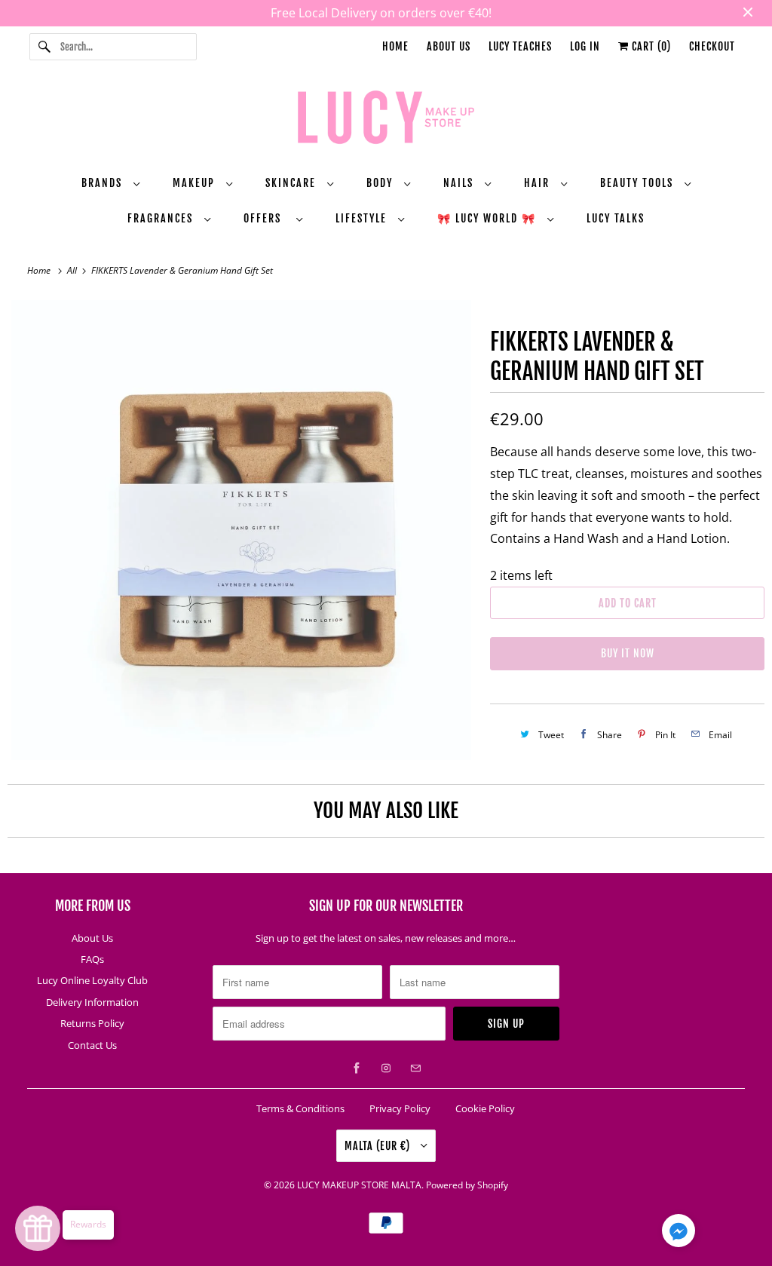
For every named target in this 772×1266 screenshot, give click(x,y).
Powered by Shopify (467, 1185)
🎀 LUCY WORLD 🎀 (488, 218)
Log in (585, 46)
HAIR (538, 182)
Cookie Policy (485, 1108)
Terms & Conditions (300, 1108)
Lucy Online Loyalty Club (92, 980)
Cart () (650, 46)
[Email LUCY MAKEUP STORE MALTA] (415, 1068)
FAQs (92, 959)
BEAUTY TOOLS (638, 182)
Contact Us (92, 1045)
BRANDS (103, 182)
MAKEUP (196, 182)
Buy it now (627, 653)
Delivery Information (92, 1002)
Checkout (712, 46)
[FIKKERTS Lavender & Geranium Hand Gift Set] (241, 530)
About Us (448, 46)
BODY (381, 182)
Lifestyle (363, 218)
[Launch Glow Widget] (37, 1228)
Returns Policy (92, 1023)
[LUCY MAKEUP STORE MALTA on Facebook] (356, 1068)
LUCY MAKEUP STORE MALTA (359, 1185)
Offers (266, 218)
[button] (678, 1233)
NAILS (460, 182)
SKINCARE (292, 182)
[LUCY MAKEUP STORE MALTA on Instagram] (386, 1068)
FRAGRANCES (162, 218)
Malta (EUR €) (379, 1145)
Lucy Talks (616, 218)
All (73, 270)
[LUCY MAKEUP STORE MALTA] (386, 120)
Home (395, 46)
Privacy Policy (399, 1108)
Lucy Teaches (520, 46)
